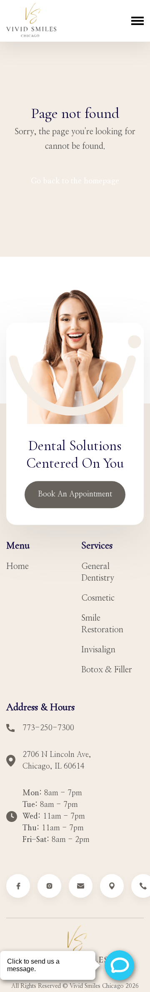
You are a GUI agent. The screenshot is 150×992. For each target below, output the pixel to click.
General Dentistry (97, 572)
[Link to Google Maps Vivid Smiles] (112, 886)
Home (17, 566)
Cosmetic (98, 598)
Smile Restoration (102, 624)
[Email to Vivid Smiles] (80, 886)
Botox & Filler (106, 670)
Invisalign (98, 650)
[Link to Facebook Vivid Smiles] (18, 886)
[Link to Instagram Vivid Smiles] (49, 886)
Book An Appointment (75, 494)
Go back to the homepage (75, 181)
